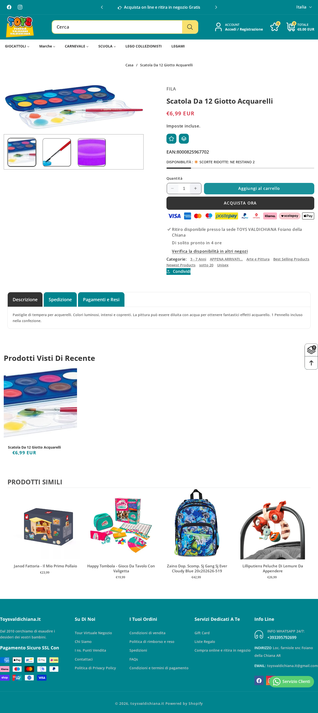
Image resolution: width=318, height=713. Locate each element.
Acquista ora (240, 203)
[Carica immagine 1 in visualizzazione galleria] (22, 152)
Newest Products (181, 265)
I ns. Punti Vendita (90, 650)
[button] (216, 7)
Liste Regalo (205, 641)
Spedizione (60, 299)
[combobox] (125, 27)
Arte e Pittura (258, 259)
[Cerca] (190, 27)
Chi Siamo (83, 641)
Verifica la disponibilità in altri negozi (210, 251)
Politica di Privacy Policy (95, 668)
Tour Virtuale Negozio (93, 632)
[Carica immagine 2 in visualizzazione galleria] (56, 152)
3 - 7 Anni (198, 259)
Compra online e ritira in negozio (223, 650)
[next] (306, 541)
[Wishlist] (171, 139)
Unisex (223, 265)
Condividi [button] (182, 271)
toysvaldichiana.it (147, 703)
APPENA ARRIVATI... (226, 259)
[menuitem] (17, 46)
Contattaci (84, 659)
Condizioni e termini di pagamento (159, 668)
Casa (129, 65)
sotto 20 (206, 265)
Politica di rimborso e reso (151, 641)
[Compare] (184, 139)
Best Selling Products (291, 259)
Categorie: (176, 259)
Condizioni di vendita (147, 632)
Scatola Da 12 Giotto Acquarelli (34, 447)
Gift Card (202, 632)
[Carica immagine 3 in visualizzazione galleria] (92, 152)
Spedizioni (138, 650)
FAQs (133, 659)
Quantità (174, 178)
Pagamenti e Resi (101, 299)
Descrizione (25, 299)
